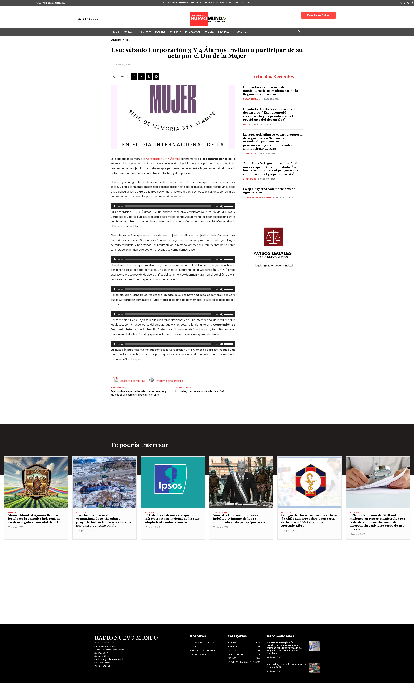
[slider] (229, 206)
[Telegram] (408, 3)
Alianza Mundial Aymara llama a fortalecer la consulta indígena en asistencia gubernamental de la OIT (35, 518)
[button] (299, 32)
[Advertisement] (207, 562)
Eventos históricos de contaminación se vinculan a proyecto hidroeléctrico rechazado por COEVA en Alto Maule (103, 520)
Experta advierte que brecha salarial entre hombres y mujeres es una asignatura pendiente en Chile (138, 393)
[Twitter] (400, 3)
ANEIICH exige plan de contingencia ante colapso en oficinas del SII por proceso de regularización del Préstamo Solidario (284, 648)
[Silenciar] (221, 206)
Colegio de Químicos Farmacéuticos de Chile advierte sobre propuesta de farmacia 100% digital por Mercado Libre (309, 520)
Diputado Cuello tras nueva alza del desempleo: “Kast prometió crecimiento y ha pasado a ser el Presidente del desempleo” (270, 114)
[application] (173, 206)
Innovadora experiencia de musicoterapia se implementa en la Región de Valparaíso (270, 90)
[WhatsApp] (149, 76)
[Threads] (108, 666)
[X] (141, 76)
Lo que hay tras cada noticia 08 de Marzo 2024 (200, 391)
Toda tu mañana (251, 99)
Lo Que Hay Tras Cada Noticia (258, 197)
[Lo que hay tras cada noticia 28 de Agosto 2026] (314, 668)
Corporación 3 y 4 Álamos (163, 158)
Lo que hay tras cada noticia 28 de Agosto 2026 (269, 190)
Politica (247, 124)
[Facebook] (134, 76)
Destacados (249, 153)
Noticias (127, 39)
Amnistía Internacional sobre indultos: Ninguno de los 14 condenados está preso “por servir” (240, 518)
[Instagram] (404, 3)
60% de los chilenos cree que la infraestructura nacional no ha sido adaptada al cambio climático (172, 518)
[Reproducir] (114, 206)
